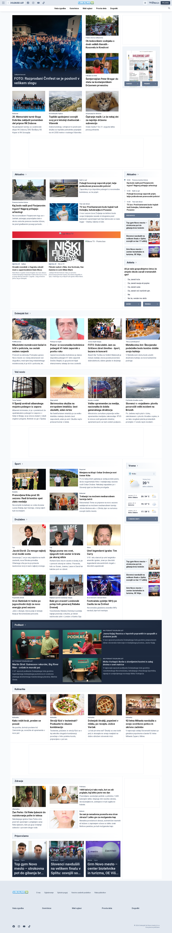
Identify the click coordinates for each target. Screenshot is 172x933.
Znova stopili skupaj (94, 341)
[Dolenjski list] (16, 3)
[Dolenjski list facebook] (28, 2)
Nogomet (82, 469)
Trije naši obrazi (84, 204)
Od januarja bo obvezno (93, 113)
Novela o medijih (93, 400)
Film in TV (61, 264)
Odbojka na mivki (91, 75)
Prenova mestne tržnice (20, 202)
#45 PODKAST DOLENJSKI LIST (113, 658)
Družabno (20, 519)
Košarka (14, 492)
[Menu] (3, 2)
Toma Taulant (16, 400)
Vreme (132, 466)
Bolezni (81, 811)
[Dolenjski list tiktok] (43, 2)
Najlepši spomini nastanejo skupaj (61, 597)
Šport (18, 464)
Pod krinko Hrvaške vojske (134, 400)
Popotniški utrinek (18, 597)
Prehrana (82, 786)
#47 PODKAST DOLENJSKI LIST (22, 661)
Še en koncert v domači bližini (96, 597)
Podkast (19, 625)
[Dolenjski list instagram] (33, 2)
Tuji (13, 547)
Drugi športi (54, 860)
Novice (90, 860)
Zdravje (16, 860)
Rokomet (15, 113)
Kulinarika (15, 717)
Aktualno (19, 174)
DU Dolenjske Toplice (56, 113)
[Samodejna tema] (145, 3)
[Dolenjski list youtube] (38, 2)
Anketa (130, 262)
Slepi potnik (54, 400)
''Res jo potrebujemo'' (133, 341)
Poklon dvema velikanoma (94, 37)
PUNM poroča (16, 341)
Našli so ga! (83, 180)
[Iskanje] (169, 8)
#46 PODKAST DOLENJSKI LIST (113, 630)
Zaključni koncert (19, 74)
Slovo (89, 547)
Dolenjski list (21, 313)
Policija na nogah (55, 341)
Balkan (24, 264)
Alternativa (16, 809)
